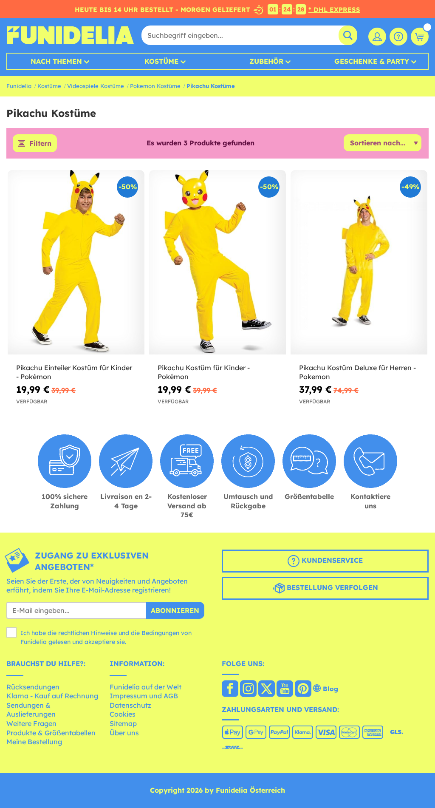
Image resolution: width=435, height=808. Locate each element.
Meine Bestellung (34, 741)
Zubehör (266, 61)
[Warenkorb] (420, 36)
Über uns (124, 733)
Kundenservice (331, 560)
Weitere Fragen (31, 723)
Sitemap (123, 723)
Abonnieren (175, 610)
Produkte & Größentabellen (51, 733)
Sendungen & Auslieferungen (31, 710)
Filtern (40, 143)
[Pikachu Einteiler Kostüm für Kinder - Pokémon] (76, 262)
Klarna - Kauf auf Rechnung (52, 696)
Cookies (123, 714)
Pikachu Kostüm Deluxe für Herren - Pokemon (357, 372)
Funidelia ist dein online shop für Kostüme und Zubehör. (70, 35)
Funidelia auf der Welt (145, 687)
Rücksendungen (32, 687)
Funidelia (18, 85)
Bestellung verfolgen (331, 587)
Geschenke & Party (371, 61)
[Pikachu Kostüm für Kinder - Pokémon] (217, 262)
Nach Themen (56, 61)
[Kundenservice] (398, 36)
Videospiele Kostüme (95, 85)
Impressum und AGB (144, 696)
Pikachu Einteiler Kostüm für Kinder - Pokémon (74, 372)
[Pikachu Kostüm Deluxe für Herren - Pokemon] (359, 262)
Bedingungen (160, 633)
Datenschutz (130, 705)
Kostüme (161, 61)
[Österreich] (230, 689)
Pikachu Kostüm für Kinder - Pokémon (204, 372)
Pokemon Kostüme (155, 85)
